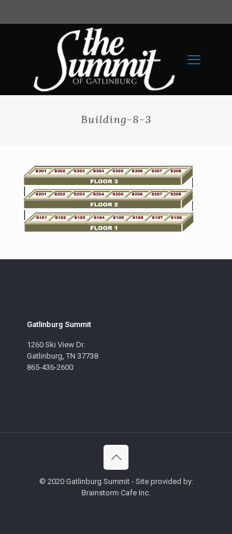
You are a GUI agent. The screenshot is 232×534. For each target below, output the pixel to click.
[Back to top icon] (116, 457)
